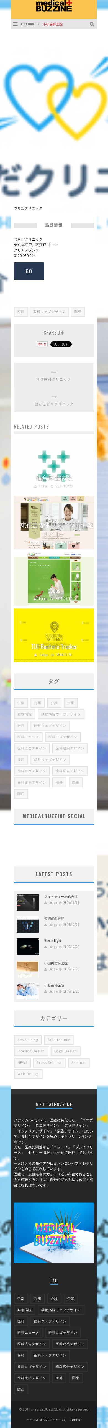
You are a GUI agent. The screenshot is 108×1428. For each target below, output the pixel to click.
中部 (21, 702)
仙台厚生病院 (54, 477)
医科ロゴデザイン (62, 737)
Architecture (59, 1039)
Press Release (49, 1062)
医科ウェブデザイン (49, 311)
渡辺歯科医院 (54, 918)
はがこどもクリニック (54, 403)
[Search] (92, 24)
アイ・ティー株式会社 (61, 896)
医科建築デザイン (70, 748)
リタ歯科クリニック (53, 379)
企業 (70, 702)
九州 (37, 702)
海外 (59, 782)
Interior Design (31, 1051)
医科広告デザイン (31, 748)
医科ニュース (28, 737)
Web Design (28, 1074)
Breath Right (52, 940)
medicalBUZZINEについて (46, 1419)
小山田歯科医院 (56, 962)
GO (29, 271)
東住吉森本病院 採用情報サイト (56, 529)
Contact (76, 1419)
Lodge (43, 485)
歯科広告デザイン (70, 771)
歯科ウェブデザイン (50, 759)
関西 (21, 793)
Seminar (78, 1062)
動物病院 (24, 714)
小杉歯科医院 (53, 24)
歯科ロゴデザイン (31, 771)
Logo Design (65, 1051)
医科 (21, 311)
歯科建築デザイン (31, 782)
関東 (77, 311)
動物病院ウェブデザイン (61, 714)
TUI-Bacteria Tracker (54, 646)
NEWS (22, 1062)
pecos (54, 590)
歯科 (21, 759)
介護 (54, 702)
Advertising (27, 1039)
